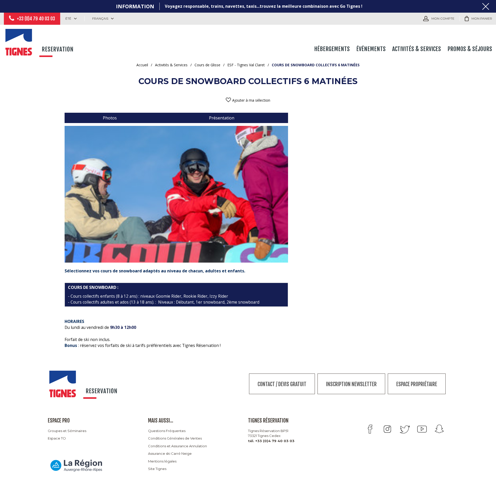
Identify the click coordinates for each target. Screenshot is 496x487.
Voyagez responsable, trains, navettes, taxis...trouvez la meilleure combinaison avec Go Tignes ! (263, 6)
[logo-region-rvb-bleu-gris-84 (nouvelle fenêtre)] (76, 465)
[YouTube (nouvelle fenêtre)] (422, 429)
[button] (478, 18)
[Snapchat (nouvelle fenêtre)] (439, 429)
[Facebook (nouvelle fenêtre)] (370, 429)
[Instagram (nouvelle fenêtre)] (387, 429)
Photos (110, 118)
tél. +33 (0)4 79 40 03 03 (271, 441)
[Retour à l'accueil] (40, 42)
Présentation (221, 118)
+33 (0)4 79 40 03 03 (36, 18)
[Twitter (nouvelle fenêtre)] (404, 429)
